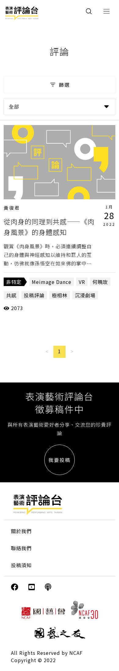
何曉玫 (100, 281)
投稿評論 (34, 295)
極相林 (59, 295)
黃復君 (12, 207)
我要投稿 (59, 459)
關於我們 (21, 531)
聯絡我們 (21, 548)
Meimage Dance (51, 281)
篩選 (64, 84)
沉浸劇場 (85, 295)
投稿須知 (21, 565)
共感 (11, 295)
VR (82, 281)
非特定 (14, 281)
